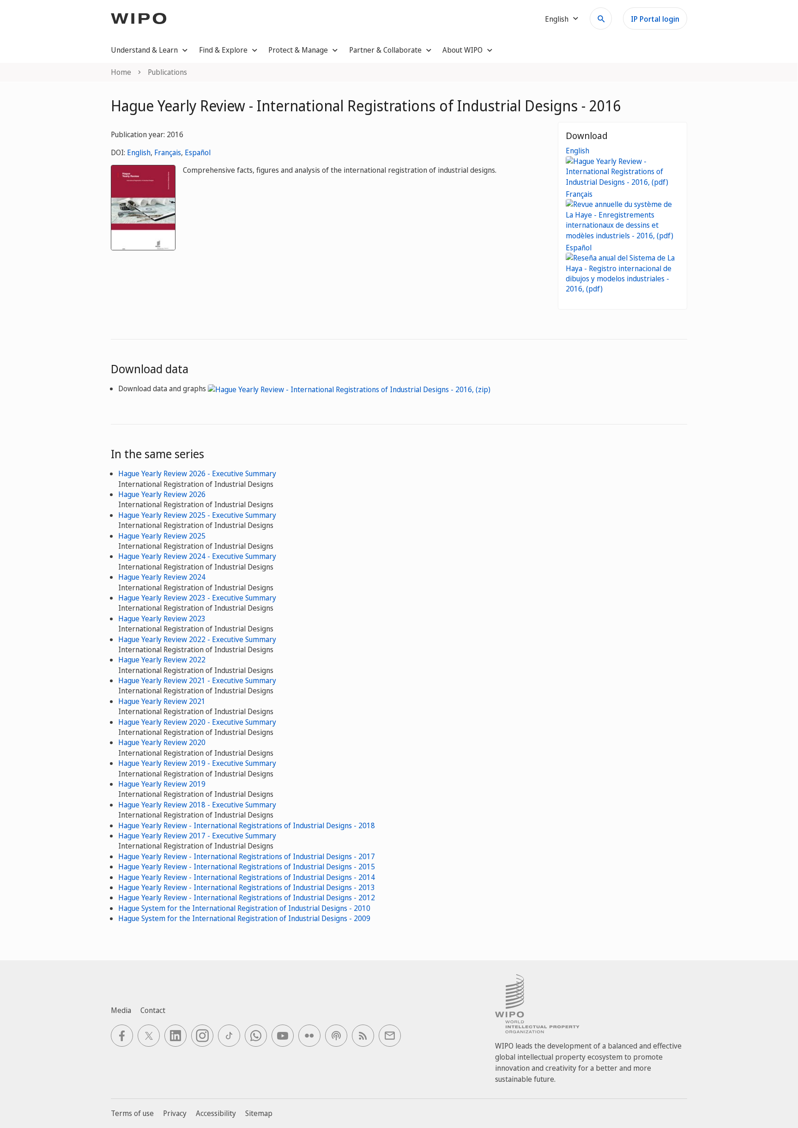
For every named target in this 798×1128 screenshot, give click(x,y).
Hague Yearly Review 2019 (162, 784)
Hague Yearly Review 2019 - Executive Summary (197, 763)
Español (198, 152)
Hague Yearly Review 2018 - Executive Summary (197, 805)
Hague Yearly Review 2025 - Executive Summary (197, 515)
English (139, 152)
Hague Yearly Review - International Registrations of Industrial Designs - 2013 (246, 887)
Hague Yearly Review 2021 (162, 701)
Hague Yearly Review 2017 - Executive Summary (197, 836)
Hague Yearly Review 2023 (162, 618)
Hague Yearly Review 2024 (162, 577)
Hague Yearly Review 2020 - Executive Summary (197, 722)
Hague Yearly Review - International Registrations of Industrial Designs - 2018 (246, 825)
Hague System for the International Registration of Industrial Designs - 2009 (244, 918)
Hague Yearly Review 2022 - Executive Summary (197, 639)
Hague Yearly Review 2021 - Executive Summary (197, 680)
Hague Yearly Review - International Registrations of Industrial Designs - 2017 (246, 856)
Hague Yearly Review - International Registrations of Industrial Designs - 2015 (246, 866)
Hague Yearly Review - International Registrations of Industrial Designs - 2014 (246, 877)
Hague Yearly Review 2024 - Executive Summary (197, 556)
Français (167, 152)
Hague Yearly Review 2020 (162, 742)
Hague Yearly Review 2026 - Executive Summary (197, 473)
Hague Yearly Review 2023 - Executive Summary (197, 598)
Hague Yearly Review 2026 (162, 494)
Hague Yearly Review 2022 (162, 660)
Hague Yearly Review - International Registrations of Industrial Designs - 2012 (246, 897)
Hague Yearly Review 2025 (162, 536)
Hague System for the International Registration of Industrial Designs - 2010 (244, 908)
